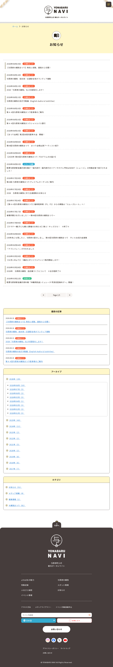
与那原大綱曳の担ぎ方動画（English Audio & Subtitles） (30, 351)
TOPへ (56, 525)
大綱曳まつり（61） (17, 505)
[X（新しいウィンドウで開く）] (59, 640)
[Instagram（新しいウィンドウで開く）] (48, 640)
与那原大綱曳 (63, 580)
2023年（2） (14, 432)
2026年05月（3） (17, 397)
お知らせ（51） (15, 487)
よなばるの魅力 (27, 580)
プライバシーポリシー (51, 648)
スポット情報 (63, 585)
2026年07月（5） (17, 389)
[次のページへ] (69, 295)
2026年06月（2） (17, 393)
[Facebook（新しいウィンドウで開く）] (53, 640)
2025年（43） (15, 420)
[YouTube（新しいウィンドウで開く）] (65, 640)
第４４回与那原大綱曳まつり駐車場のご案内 (24, 361)
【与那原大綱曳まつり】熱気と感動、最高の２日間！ (28, 321)
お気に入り (76, 620)
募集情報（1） (15, 499)
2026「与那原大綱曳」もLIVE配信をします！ (24, 341)
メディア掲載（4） (16, 493)
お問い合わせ (56, 629)
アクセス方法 (26, 607)
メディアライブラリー (43, 607)
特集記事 (25, 585)
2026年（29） (15, 379)
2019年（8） (14, 456)
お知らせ (61, 590)
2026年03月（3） (17, 405)
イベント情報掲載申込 (64, 607)
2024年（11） (15, 426)
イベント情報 (26, 595)
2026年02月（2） (17, 409)
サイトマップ (65, 648)
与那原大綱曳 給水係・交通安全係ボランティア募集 (28, 331)
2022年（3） (14, 438)
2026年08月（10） (18, 385)
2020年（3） (14, 450)
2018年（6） (14, 462)
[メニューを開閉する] (108, 4)
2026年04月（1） (17, 401)
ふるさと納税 (26, 590)
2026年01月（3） (17, 413)
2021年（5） (14, 444)
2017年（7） (14, 468)
